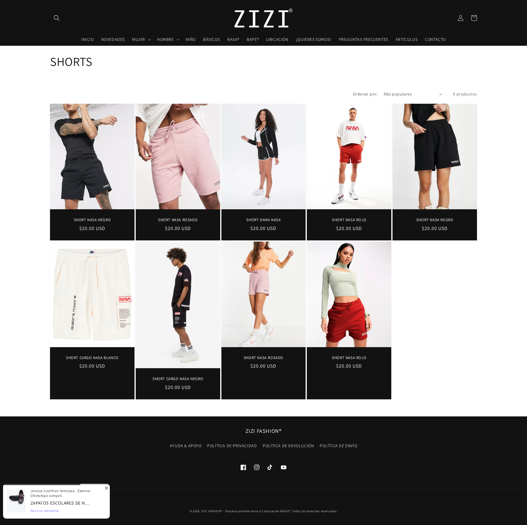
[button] (56, 18)
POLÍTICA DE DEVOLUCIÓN (288, 445)
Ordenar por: (365, 94)
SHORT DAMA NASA (263, 220)
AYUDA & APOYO (186, 445)
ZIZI (204, 511)
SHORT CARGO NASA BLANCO (92, 357)
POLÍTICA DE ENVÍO (338, 445)
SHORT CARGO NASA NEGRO (177, 378)
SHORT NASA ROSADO (178, 220)
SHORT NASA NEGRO (92, 220)
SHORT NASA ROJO (349, 220)
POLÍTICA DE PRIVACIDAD (232, 445)
